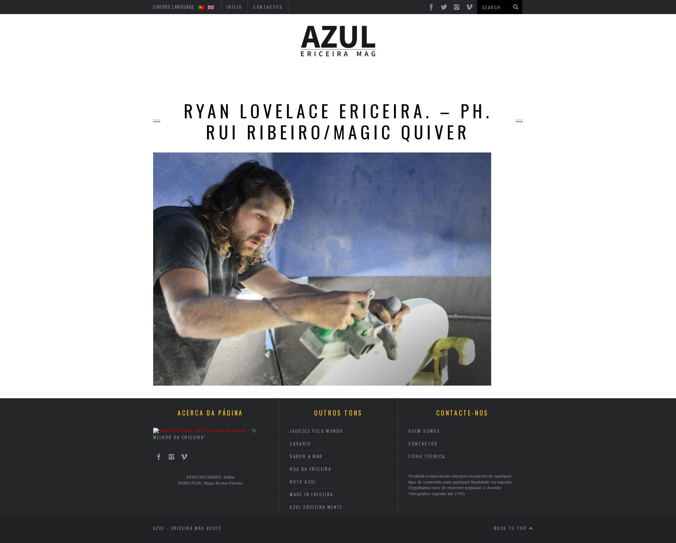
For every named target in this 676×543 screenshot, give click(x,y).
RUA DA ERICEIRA (310, 469)
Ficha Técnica (426, 456)
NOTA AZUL (303, 482)
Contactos (423, 444)
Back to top (511, 528)
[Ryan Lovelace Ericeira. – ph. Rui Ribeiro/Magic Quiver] (322, 383)
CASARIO (300, 444)
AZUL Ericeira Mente (316, 507)
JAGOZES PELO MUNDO (316, 431)
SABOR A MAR (306, 456)
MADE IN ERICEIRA (311, 494)
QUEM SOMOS (424, 431)
